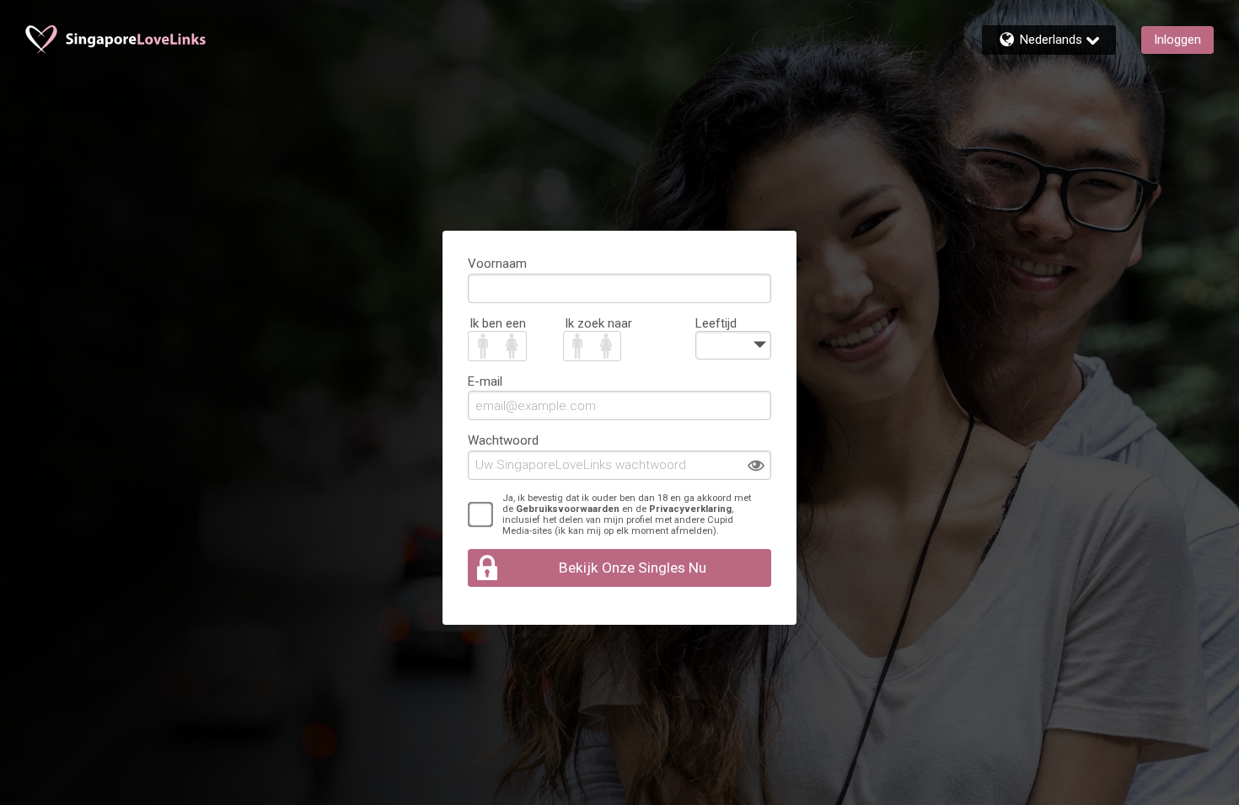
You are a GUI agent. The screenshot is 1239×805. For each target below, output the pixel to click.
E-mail (485, 381)
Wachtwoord (503, 440)
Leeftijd (716, 323)
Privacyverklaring (690, 509)
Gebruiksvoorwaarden (568, 509)
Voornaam (497, 263)
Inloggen (1177, 39)
